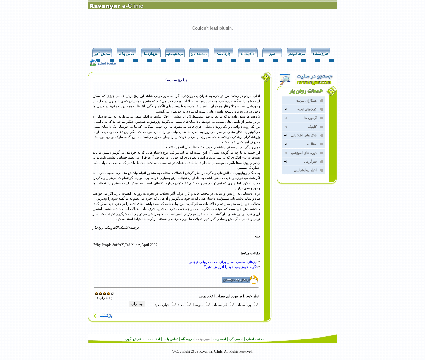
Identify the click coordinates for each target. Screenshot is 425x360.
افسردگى (236, 339)
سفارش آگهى (134, 339)
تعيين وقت (203, 339)
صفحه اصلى (255, 339)
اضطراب (219, 339)
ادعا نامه (154, 339)
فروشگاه (187, 339)
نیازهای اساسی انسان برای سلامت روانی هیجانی (223, 262)
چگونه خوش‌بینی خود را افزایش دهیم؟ (231, 267)
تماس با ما (170, 339)
